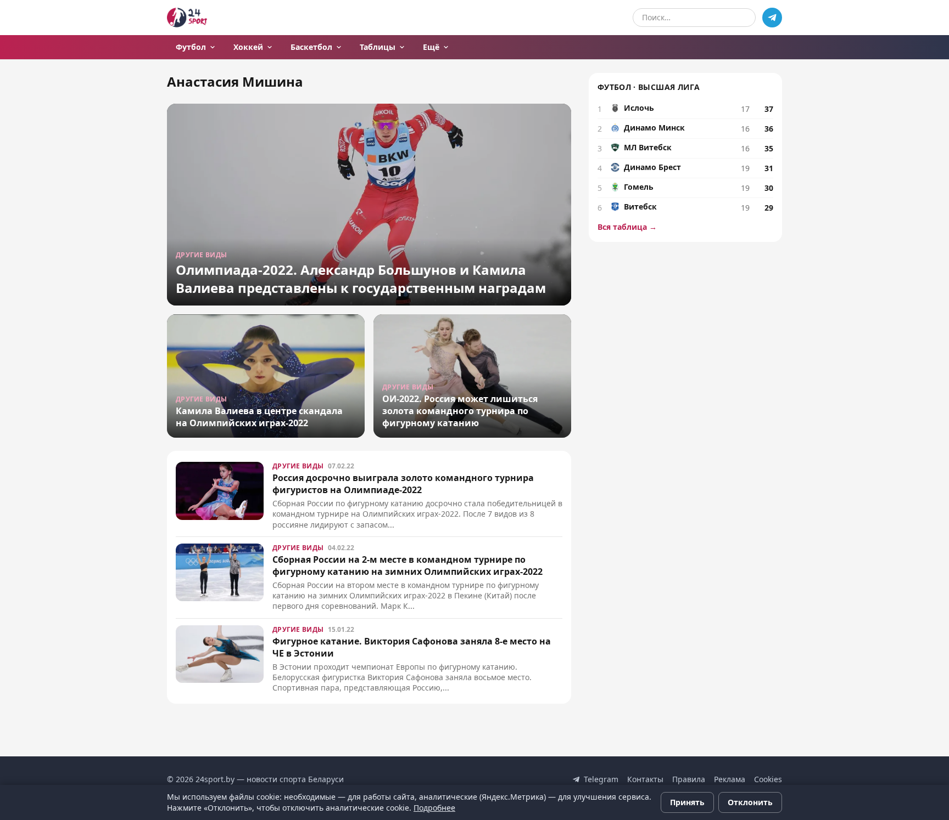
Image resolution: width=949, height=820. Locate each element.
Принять (687, 802)
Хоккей (248, 47)
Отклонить (750, 802)
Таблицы (377, 47)
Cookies (768, 779)
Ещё (431, 47)
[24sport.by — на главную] (187, 17)
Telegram (601, 779)
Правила (688, 779)
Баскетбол (311, 47)
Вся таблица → (627, 227)
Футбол (191, 47)
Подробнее (434, 807)
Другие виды (297, 466)
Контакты (645, 779)
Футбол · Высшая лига (649, 87)
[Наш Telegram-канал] (772, 17)
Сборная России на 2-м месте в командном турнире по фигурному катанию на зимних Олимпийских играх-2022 (407, 565)
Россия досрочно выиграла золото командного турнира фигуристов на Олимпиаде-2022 (403, 484)
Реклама (729, 779)
